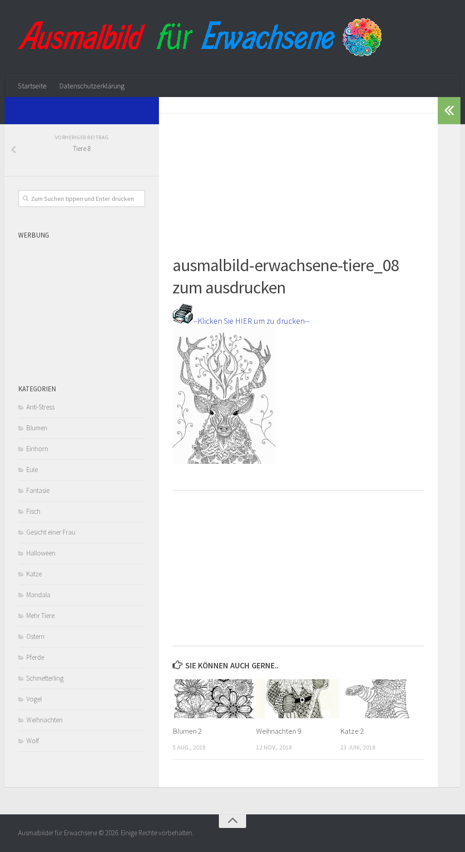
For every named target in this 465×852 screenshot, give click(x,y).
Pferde (35, 657)
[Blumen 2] (214, 699)
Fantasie (37, 490)
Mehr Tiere (40, 615)
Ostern (35, 636)
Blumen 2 (187, 731)
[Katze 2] (381, 699)
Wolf (32, 740)
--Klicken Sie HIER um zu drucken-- (251, 321)
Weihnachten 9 (278, 731)
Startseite (32, 85)
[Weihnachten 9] (297, 699)
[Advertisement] (298, 176)
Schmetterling (45, 678)
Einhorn (37, 448)
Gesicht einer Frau (50, 532)
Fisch (33, 511)
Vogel (34, 699)
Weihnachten (44, 720)
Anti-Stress (40, 407)
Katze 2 (352, 731)
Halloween (40, 553)
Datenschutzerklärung (91, 85)
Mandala (38, 594)
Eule (32, 469)
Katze (34, 574)
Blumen (36, 428)
